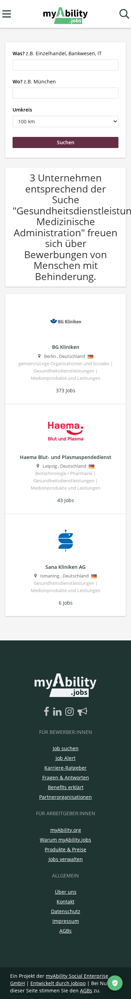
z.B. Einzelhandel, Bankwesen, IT (57, 53)
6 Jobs (66, 602)
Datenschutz (65, 911)
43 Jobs (65, 500)
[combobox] (65, 65)
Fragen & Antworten (65, 777)
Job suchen (66, 748)
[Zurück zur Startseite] (65, 14)
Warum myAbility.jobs (65, 839)
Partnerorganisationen (65, 797)
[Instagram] (70, 712)
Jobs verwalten (66, 859)
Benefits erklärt (65, 787)
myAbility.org (65, 830)
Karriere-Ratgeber (65, 767)
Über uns (66, 892)
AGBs (65, 930)
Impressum (65, 921)
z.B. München (34, 81)
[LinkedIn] (58, 712)
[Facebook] (48, 712)
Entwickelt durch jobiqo (58, 983)
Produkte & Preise (65, 849)
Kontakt (65, 901)
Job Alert (65, 758)
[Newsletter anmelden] (82, 712)
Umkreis (22, 109)
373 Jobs (65, 390)
